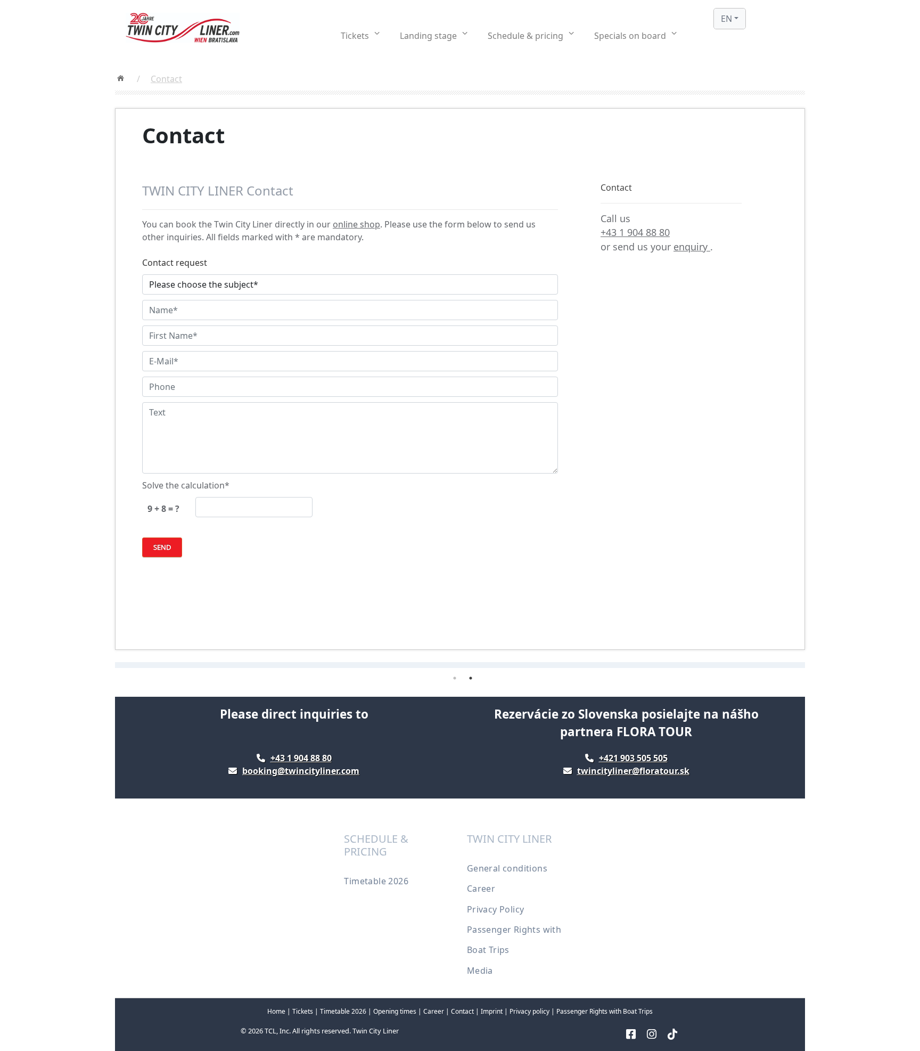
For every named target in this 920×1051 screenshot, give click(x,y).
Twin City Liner (375, 1031)
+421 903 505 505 (633, 758)
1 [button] (454, 678)
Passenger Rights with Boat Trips (604, 1011)
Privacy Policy (495, 909)
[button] (360, 36)
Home (276, 1011)
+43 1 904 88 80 (635, 232)
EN (726, 19)
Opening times (394, 1011)
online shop (356, 224)
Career (481, 888)
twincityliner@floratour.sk (633, 771)
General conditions (507, 868)
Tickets (303, 1011)
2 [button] (470, 678)
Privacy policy (529, 1011)
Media (480, 970)
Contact (166, 79)
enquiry (691, 246)
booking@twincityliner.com (300, 771)
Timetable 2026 (376, 881)
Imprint (492, 1011)
